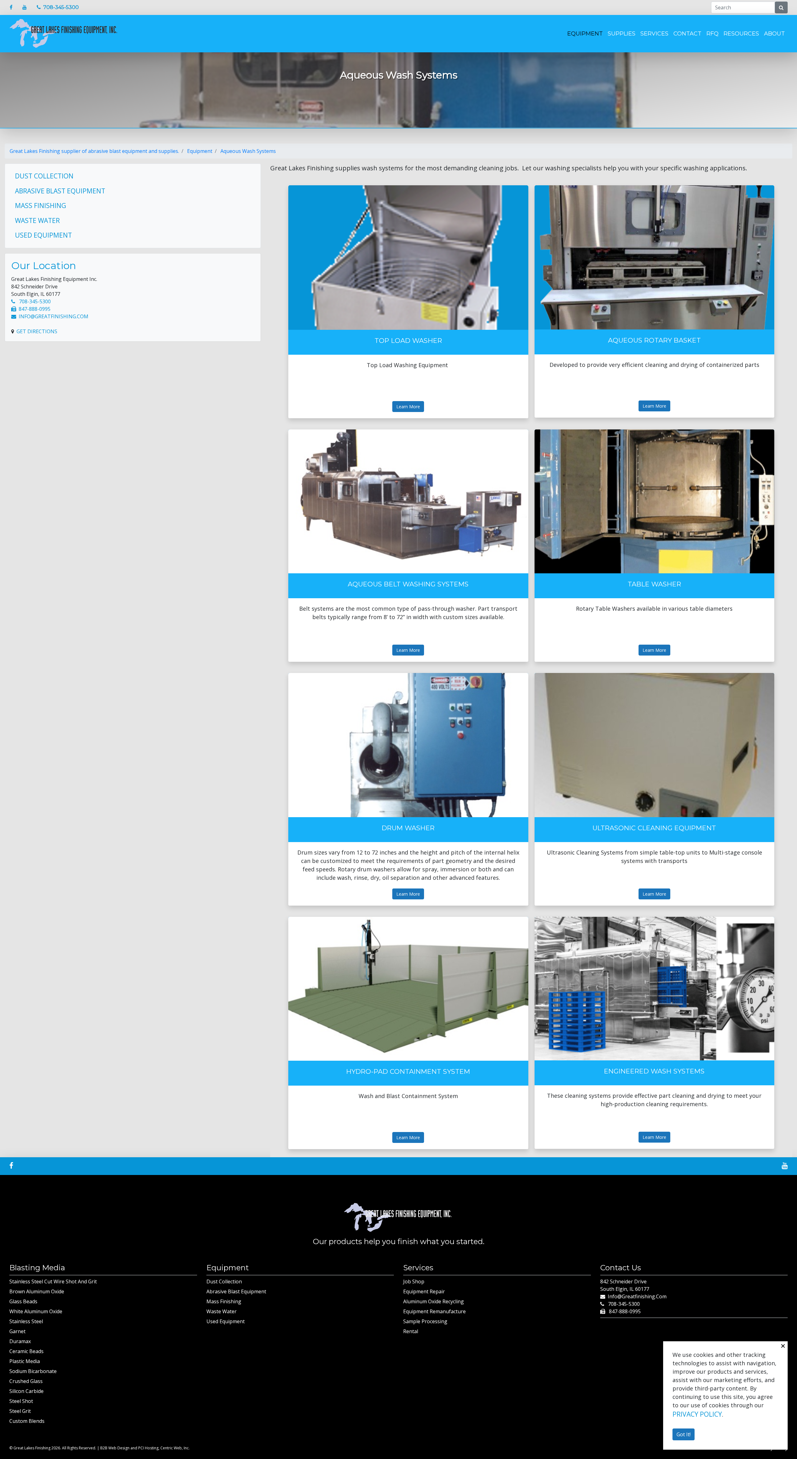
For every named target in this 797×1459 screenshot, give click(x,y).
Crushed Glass (26, 1381)
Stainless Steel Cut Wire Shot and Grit (53, 1281)
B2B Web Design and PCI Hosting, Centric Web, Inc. (145, 1448)
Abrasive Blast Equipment (60, 191)
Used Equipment (43, 235)
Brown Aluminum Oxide (36, 1291)
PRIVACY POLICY (697, 1414)
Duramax (20, 1341)
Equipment (585, 33)
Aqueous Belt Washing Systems (408, 584)
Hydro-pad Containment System (408, 1071)
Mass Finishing (40, 205)
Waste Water (37, 220)
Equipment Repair (424, 1291)
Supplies (621, 33)
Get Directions (37, 331)
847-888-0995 (34, 309)
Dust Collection (44, 176)
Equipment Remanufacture (434, 1311)
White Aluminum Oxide (35, 1311)
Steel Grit (20, 1411)
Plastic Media (24, 1361)
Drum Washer (408, 828)
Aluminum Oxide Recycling (433, 1301)
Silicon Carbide (26, 1391)
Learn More (408, 407)
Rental (410, 1331)
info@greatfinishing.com (53, 316)
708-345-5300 (61, 7)
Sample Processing (425, 1321)
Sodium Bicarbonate (33, 1371)
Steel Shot (21, 1401)
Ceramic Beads (26, 1351)
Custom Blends (27, 1421)
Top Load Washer (408, 340)
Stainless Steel (26, 1321)
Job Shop (413, 1281)
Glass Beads (23, 1301)
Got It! (684, 1434)
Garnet (17, 1331)
